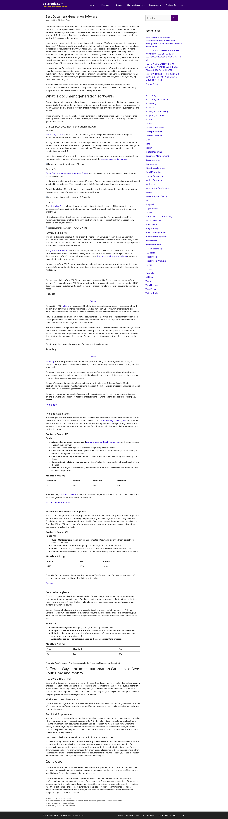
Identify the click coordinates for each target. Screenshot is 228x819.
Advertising (150, 103)
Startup (149, 264)
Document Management (157, 155)
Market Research (153, 180)
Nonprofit (150, 204)
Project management (155, 232)
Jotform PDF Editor (58, 250)
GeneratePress (78, 815)
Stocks (148, 268)
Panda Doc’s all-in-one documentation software (67, 173)
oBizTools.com (53, 4)
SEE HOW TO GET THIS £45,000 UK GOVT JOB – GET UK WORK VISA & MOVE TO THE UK (162, 77)
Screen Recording (153, 248)
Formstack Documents (58, 502)
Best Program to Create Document (61, 805)
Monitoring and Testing (156, 196)
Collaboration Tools (154, 127)
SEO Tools (150, 252)
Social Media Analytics (155, 260)
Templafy (50, 361)
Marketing (150, 184)
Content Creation (153, 135)
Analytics (149, 107)
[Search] (174, 18)
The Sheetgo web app (55, 134)
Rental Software (153, 244)
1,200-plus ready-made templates (112, 256)
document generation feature (114, 159)
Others (148, 212)
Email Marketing (153, 172)
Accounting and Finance (156, 99)
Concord (50, 583)
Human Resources (154, 176)
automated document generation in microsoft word (68, 801)
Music (148, 200)
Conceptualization (153, 131)
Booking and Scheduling (156, 111)
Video (148, 281)
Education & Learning (136, 5)
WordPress (150, 289)
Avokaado (51, 404)
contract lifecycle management (114, 420)
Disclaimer (150, 815)
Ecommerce (151, 164)
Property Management (156, 236)
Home (91, 5)
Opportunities (152, 208)
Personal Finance (153, 220)
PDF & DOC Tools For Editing (59, 798)
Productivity (171, 5)
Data (147, 143)
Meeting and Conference (157, 188)
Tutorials (149, 273)
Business (105, 5)
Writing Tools (151, 293)
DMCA (160, 815)
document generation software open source (106, 801)
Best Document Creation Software (61, 803)
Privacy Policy (152, 84)
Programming (155, 5)
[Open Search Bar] (181, 5)
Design (119, 5)
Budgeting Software (154, 115)
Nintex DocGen (56, 206)
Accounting (150, 95)
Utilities (149, 277)
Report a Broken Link (135, 815)
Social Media (151, 256)
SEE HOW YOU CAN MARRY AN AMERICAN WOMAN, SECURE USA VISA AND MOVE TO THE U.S (161, 66)
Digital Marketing (153, 151)
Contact (182, 815)
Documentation (152, 160)
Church (148, 123)
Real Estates (151, 240)
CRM (147, 139)
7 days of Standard (67, 494)
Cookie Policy (170, 815)
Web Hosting (151, 285)
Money (148, 192)
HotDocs (65, 306)
